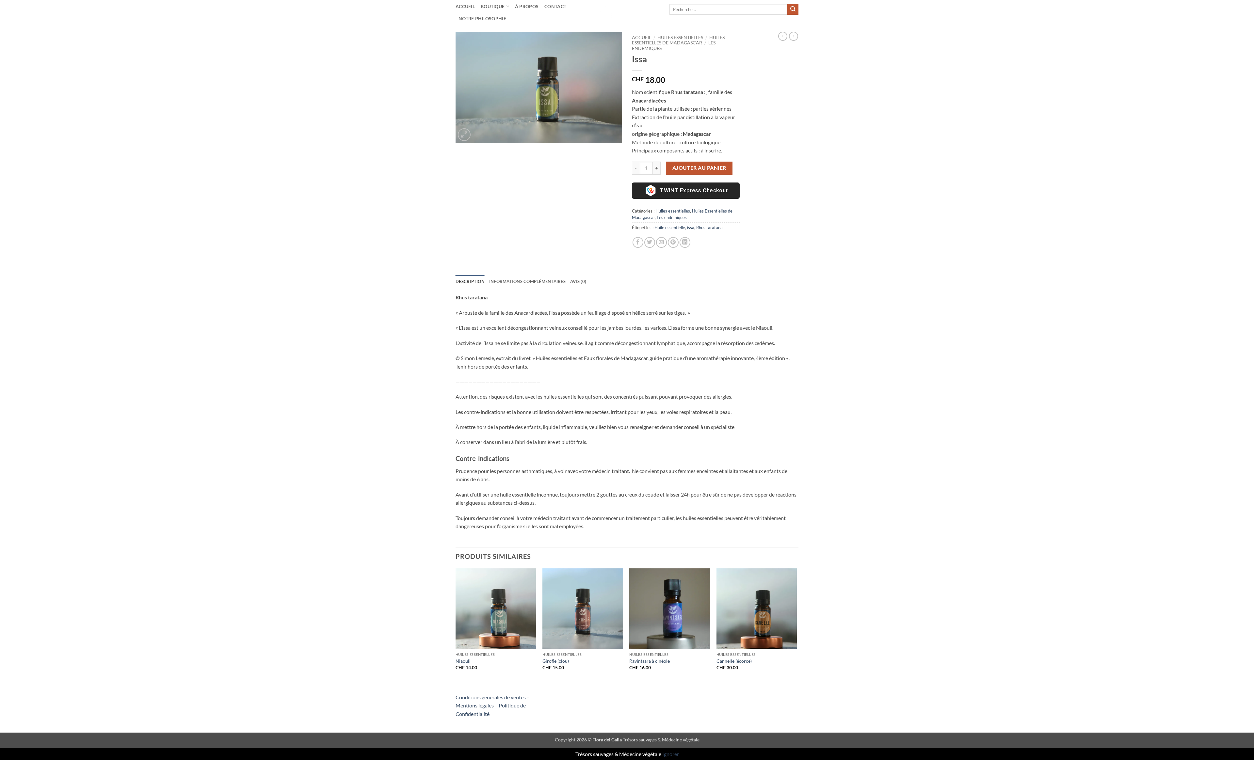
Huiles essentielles (680, 37)
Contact (555, 6)
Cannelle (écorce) (734, 661)
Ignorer (670, 754)
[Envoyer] (792, 9)
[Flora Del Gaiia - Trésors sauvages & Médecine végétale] (627, 9)
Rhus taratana (709, 227)
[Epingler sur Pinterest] (673, 242)
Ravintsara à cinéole (649, 661)
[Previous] (456, 625)
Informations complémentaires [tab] (527, 281)
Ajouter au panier (699, 168)
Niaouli (463, 661)
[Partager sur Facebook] (638, 242)
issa (690, 227)
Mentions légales (475, 705)
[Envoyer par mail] (661, 242)
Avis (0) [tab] (578, 281)
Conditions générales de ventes (491, 697)
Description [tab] (470, 281)
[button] (464, 134)
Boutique (493, 6)
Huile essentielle (669, 227)
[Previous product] (793, 36)
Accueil (465, 6)
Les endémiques (672, 217)
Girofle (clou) (555, 661)
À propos (527, 6)
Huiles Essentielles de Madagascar (678, 40)
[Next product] (782, 36)
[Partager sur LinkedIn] (685, 242)
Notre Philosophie (482, 18)
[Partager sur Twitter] (649, 242)
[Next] (796, 625)
